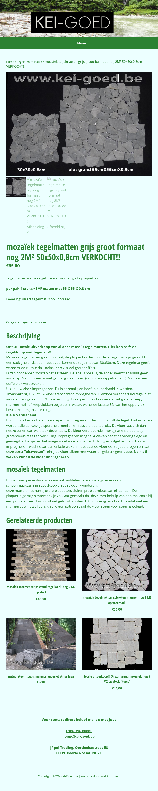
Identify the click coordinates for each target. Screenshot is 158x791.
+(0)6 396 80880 (79, 731)
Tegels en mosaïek (29, 62)
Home (10, 62)
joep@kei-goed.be (79, 736)
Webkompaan (110, 776)
